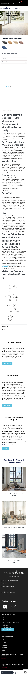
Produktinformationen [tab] (7, 110)
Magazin (3, 619)
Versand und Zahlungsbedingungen (10, 622)
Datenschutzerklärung (7, 636)
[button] (26, 3)
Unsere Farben (14, 343)
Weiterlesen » (4, 658)
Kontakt (3, 620)
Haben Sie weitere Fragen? (14, 418)
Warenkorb (4, 647)
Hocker (10, 259)
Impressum (4, 638)
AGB (2, 639)
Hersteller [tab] (4, 329)
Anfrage (3, 624)
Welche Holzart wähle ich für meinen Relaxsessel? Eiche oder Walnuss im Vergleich (13, 663)
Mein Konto (4, 645)
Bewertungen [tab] (5, 326)
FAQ (2, 617)
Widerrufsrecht (5, 625)
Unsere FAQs (14, 375)
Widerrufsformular (6, 627)
